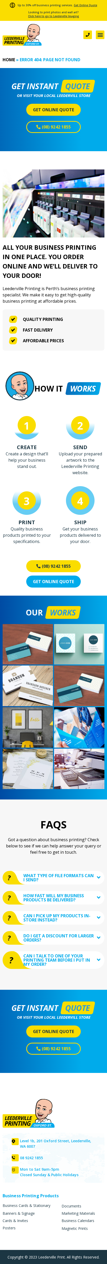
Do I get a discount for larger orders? (58, 938)
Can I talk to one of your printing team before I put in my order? (56, 960)
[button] (100, 34)
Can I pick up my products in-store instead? (56, 918)
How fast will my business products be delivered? (53, 898)
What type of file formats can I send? (58, 878)
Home (9, 60)
